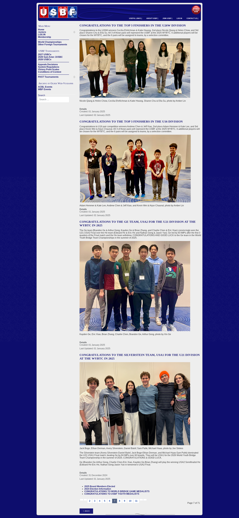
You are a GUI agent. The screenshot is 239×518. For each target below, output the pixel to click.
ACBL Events (45, 87)
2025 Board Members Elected (99, 486)
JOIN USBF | (167, 18)
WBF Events (44, 89)
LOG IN (179, 18)
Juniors (42, 32)
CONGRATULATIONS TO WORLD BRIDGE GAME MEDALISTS (117, 491)
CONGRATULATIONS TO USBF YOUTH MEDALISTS (111, 494)
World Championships (50, 42)
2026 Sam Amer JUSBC (50, 57)
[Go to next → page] (141, 500)
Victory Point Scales (48, 69)
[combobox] (53, 99)
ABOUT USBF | (152, 18)
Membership (44, 37)
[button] (74, 32)
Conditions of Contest (49, 72)
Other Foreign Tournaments (52, 44)
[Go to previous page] (85, 500)
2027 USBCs (44, 54)
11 (136, 501)
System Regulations (48, 67)
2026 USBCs (44, 59)
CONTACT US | (192, 18)
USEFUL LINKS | (135, 18)
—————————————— (53, 39)
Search (41, 95)
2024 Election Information (97, 489)
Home (41, 29)
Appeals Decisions (48, 64)
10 (130, 501)
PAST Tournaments (48, 77)
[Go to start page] (81, 500)
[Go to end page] (145, 500)
